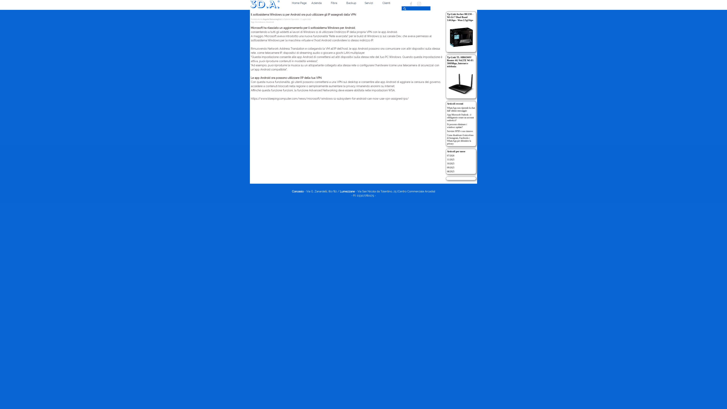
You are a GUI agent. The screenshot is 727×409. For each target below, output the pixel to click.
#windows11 (260, 22)
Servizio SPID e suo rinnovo (460, 131)
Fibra (334, 3)
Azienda (316, 3)
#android (270, 22)
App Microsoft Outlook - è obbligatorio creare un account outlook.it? (460, 117)
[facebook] (411, 4)
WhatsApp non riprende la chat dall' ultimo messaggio (461, 109)
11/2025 (450, 159)
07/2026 (450, 155)
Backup (351, 3)
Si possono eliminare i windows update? (457, 126)
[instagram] (419, 4)
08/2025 (450, 171)
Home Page (299, 3)
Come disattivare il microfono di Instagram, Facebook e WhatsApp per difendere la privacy (460, 139)
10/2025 (450, 163)
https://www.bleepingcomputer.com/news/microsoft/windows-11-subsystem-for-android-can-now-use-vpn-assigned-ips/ (330, 98)
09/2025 (450, 167)
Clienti (386, 3)
